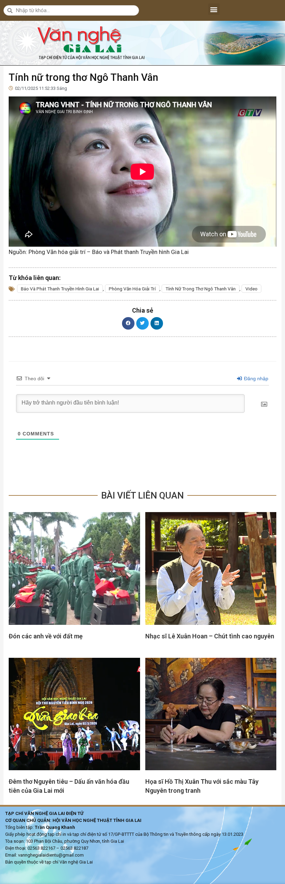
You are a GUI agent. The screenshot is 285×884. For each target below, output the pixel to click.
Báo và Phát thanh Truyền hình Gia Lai (60, 288)
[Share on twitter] (142, 323)
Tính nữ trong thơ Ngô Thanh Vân (200, 288)
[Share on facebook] (128, 323)
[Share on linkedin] (156, 323)
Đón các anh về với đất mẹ (46, 636)
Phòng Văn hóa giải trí (132, 288)
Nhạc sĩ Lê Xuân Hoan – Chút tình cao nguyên (209, 636)
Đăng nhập (255, 378)
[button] (214, 9)
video (251, 288)
